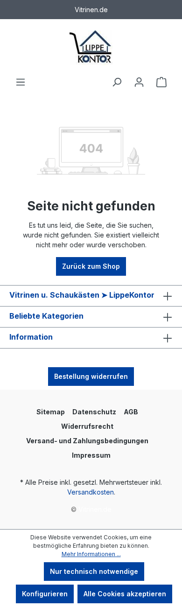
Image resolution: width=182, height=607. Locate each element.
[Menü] (20, 82)
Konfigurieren (45, 594)
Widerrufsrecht (87, 426)
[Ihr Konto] (139, 82)
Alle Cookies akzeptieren (125, 594)
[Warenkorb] (161, 82)
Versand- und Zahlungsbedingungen (87, 441)
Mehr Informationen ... (91, 554)
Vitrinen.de (95, 509)
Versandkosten (90, 492)
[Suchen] (116, 82)
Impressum (91, 455)
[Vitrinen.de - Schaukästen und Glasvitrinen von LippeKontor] (91, 47)
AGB (131, 412)
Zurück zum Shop (91, 266)
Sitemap (50, 412)
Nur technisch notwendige (94, 571)
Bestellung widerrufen (91, 376)
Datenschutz (94, 412)
